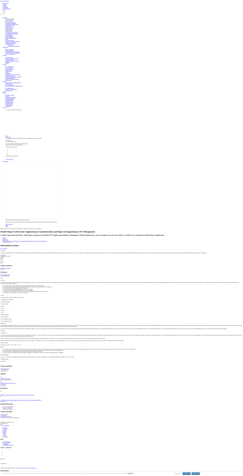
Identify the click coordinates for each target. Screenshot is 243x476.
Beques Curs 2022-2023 (8, 408)
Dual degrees (5, 240)
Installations (8, 62)
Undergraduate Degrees (10, 22)
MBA (7, 39)
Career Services (9, 83)
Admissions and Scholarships (14, 46)
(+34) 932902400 (5, 425)
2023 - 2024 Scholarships (8, 406)
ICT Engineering (9, 35)
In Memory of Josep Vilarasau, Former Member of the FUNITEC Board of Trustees (17, 394)
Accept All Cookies (195, 473)
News (7, 225)
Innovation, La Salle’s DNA (11, 89)
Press (4, 10)
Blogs (4, 91)
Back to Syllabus (4, 248)
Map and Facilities (6, 442)
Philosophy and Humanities (11, 42)
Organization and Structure (11, 97)
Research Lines (9, 71)
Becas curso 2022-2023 (7, 407)
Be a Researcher (9, 67)
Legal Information (9, 103)
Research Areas (9, 70)
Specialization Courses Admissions (12, 51)
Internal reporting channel (8, 445)
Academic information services (12, 58)
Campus (4, 55)
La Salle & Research (10, 66)
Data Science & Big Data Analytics (13, 41)
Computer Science (9, 34)
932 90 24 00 (8, 137)
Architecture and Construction (12, 32)
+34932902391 (4, 415)
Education (5, 17)
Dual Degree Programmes (11, 23)
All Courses (10, 45)
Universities (5, 7)
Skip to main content (5, 1)
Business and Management (11, 38)
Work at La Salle (9, 104)
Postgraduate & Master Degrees (12, 24)
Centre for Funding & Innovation (12, 79)
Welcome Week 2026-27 (5, 378)
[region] (121, 474)
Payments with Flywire (10, 54)
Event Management (9, 88)
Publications (8, 73)
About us (7, 96)
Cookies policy (34, 468)
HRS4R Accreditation (10, 75)
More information (9, 224)
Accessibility (5, 444)
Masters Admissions (10, 50)
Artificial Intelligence (10, 37)
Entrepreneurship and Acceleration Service (14, 86)
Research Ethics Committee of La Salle (13, 76)
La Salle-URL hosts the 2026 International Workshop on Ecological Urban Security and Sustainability (21, 400)
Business (5, 81)
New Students (6, 3)
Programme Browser (10, 20)
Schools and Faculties (10, 98)
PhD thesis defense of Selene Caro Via (8, 383)
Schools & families (7, 8)
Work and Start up (9, 57)
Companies (5, 6)
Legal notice (20, 468)
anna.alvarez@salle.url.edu (6, 416)
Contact (4, 107)
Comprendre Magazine (10, 78)
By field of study (9, 31)
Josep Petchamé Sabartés (5, 268)
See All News (3, 401)
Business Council (9, 90)
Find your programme (10, 18)
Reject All (186, 473)
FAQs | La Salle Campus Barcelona (13, 53)
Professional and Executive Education (13, 82)
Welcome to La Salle (10, 95)
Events (7, 63)
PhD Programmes (9, 30)
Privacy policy (27, 468)
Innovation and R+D (10, 84)
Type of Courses (9, 21)
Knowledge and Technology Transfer (13, 74)
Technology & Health (10, 43)
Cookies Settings (178, 473)
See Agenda (3, 385)
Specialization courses (10, 25)
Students (4, 4)
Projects (7, 72)
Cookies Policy (130, 473)
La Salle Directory (9, 105)
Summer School (9, 29)
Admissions (5, 47)
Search (4, 12)
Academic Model (9, 100)
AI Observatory (9, 80)
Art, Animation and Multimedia (12, 33)
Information (5, 161)
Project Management (10, 40)
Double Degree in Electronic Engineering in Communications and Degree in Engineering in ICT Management (25, 241)
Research (5, 64)
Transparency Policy (10, 102)
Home (4, 237)
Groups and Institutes (10, 68)
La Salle (4, 92)
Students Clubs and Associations (12, 61)
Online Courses (9, 26)
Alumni (4, 5)
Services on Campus (10, 59)
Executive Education (10, 27)
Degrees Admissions (10, 49)
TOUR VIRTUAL (9, 159)
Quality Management (10, 99)
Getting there (8, 106)
